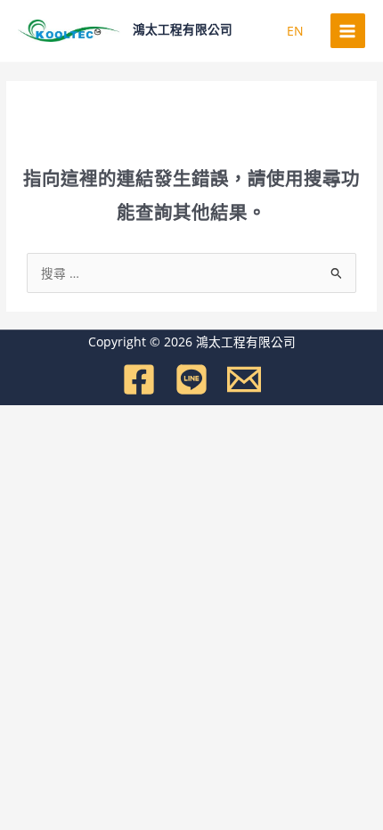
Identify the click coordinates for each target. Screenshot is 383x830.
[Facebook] (139, 379)
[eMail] (244, 379)
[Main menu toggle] (347, 30)
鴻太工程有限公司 (182, 30)
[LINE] (191, 379)
